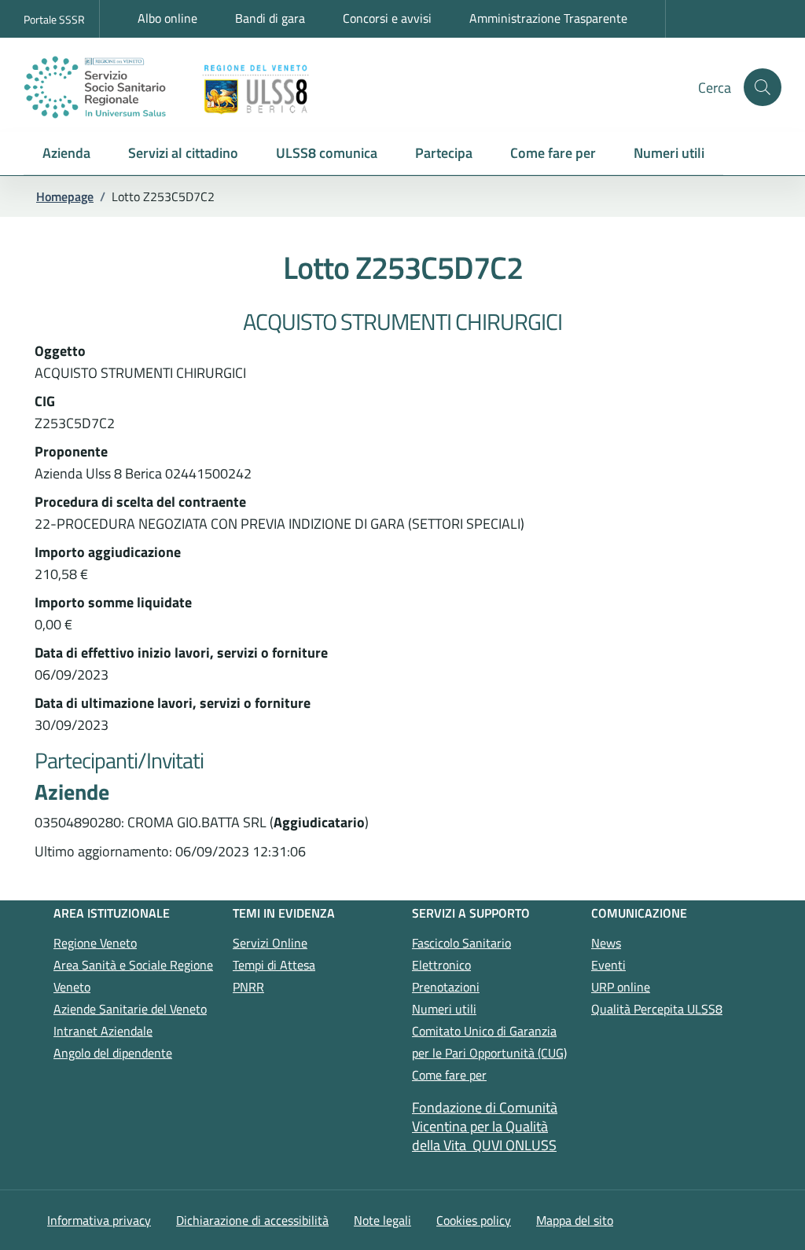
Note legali (382, 1220)
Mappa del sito (574, 1220)
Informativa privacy (99, 1220)
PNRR (248, 986)
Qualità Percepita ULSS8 (656, 1008)
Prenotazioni (446, 986)
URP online (620, 986)
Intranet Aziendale (103, 1030)
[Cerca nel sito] (762, 87)
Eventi (608, 964)
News (606, 942)
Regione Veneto (95, 942)
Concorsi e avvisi (387, 18)
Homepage (65, 196)
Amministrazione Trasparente (548, 18)
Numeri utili (444, 1008)
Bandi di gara (270, 18)
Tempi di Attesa (274, 964)
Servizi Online (270, 942)
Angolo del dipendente (112, 1052)
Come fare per (449, 1074)
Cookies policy (473, 1220)
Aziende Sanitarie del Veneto (130, 1008)
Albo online (167, 18)
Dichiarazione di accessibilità (252, 1220)
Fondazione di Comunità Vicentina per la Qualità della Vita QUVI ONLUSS (484, 1126)
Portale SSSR (54, 19)
